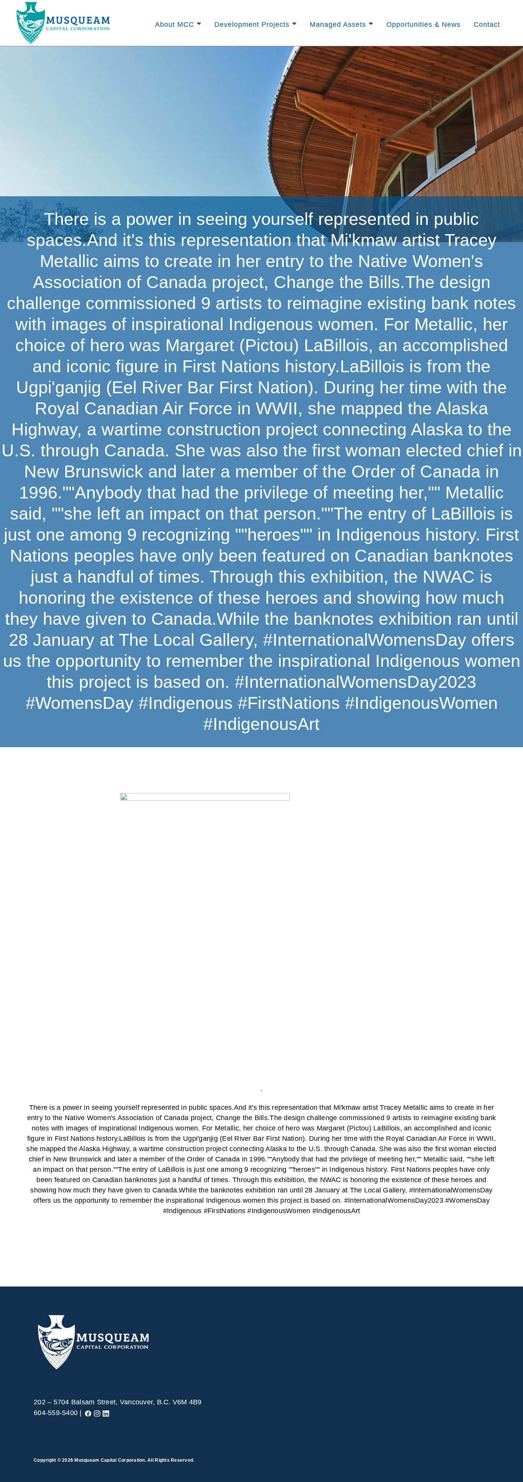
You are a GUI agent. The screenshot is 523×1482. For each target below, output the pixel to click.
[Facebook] (88, 1413)
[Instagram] (97, 1413)
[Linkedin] (105, 1413)
